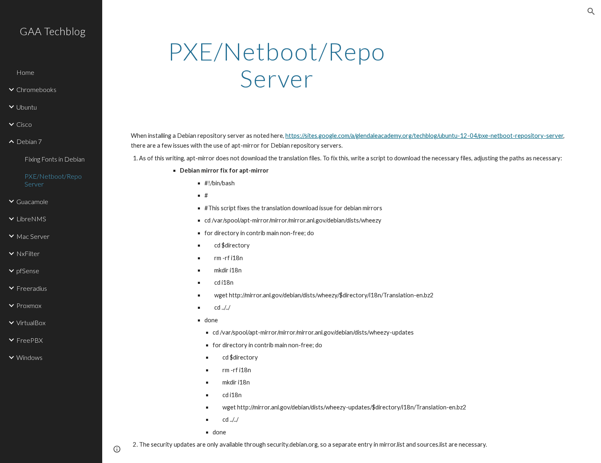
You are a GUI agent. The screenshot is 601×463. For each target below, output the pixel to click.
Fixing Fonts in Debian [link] (55, 159)
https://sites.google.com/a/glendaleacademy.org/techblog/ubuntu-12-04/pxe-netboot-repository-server (424, 135)
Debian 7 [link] (29, 141)
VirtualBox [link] (30, 322)
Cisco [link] (24, 124)
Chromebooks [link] (36, 89)
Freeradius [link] (31, 288)
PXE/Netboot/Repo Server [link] (53, 180)
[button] (591, 11)
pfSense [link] (27, 270)
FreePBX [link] (29, 340)
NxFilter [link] (28, 253)
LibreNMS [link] (31, 219)
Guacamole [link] (32, 201)
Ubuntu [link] (26, 107)
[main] (277, 64)
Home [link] (25, 72)
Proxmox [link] (28, 305)
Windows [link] (29, 357)
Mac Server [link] (32, 236)
